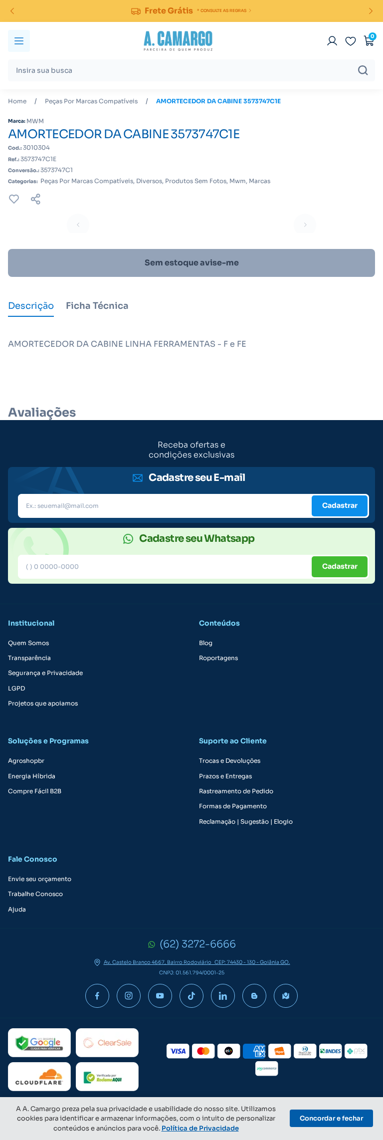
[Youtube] (160, 996)
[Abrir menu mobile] (19, 41)
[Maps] (286, 996)
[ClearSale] (107, 1042)
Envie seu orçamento (39, 879)
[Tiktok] (191, 996)
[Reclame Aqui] (107, 1076)
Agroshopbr (26, 760)
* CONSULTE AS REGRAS (221, 10)
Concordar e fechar (331, 1118)
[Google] (39, 1042)
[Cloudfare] (39, 1076)
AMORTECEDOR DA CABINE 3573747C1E (218, 101)
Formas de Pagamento (233, 806)
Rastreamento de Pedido (236, 791)
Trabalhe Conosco (35, 894)
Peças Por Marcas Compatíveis (91, 101)
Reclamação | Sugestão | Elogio (246, 821)
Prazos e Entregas (225, 776)
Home (17, 101)
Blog (205, 643)
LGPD (16, 688)
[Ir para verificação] (332, 41)
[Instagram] (129, 996)
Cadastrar (340, 505)
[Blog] (254, 996)
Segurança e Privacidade (45, 673)
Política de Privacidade (200, 1128)
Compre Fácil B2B (34, 791)
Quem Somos (28, 643)
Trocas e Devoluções (229, 760)
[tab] (31, 307)
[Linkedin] (223, 996)
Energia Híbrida (31, 776)
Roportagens (218, 658)
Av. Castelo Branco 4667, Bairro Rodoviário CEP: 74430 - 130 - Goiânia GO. (197, 962)
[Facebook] (97, 996)
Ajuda (17, 909)
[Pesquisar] (363, 70)
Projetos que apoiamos (43, 703)
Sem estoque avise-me (192, 262)
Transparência (29, 658)
